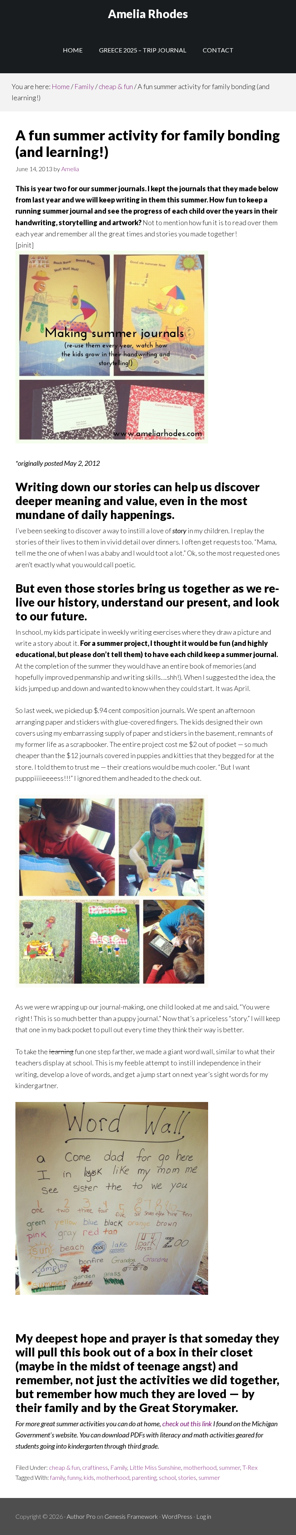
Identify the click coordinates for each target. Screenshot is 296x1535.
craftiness (95, 1467)
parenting (144, 1477)
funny (74, 1477)
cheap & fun (64, 1467)
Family (118, 1467)
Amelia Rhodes (148, 13)
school (167, 1477)
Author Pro (81, 1516)
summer (229, 1467)
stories (187, 1477)
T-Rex (249, 1467)
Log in (203, 1516)
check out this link (187, 1423)
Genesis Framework (131, 1516)
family (57, 1477)
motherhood (200, 1467)
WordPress (177, 1516)
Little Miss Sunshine (155, 1467)
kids (89, 1477)
